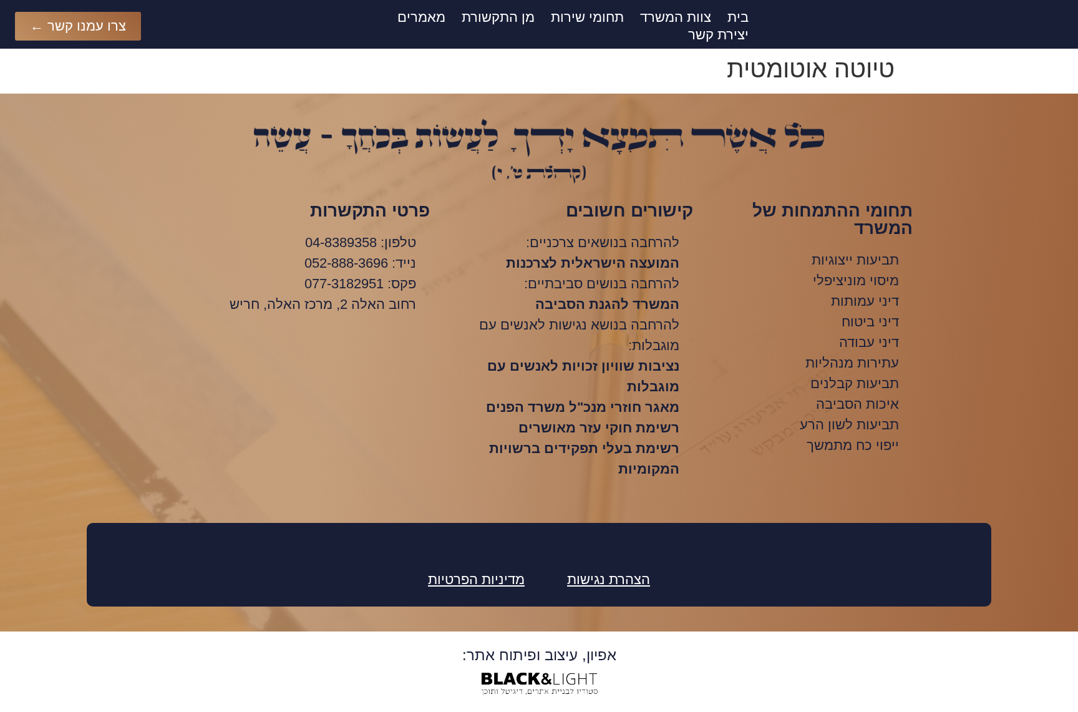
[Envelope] (573, 544)
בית (738, 17)
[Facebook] (539, 544)
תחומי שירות (587, 17)
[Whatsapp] (504, 544)
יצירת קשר (718, 34)
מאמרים (421, 17)
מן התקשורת (498, 17)
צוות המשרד (675, 17)
